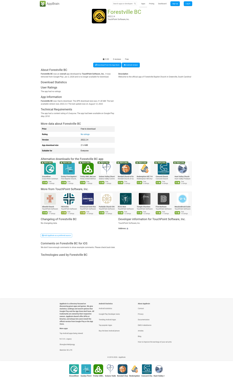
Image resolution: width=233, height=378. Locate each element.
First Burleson (161, 207)
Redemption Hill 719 (145, 177)
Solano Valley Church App (107, 177)
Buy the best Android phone (109, 331)
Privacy (140, 314)
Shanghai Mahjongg (67, 344)
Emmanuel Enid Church (88, 207)
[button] (155, 228)
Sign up (175, 4)
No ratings (85, 134)
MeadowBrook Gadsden (182, 207)
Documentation (144, 320)
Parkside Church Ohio (107, 207)
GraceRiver (46, 177)
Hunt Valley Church (182, 177)
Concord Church (162, 177)
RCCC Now (122, 207)
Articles (140, 331)
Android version (132, 65)
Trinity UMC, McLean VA (88, 177)
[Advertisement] (113, 41)
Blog (139, 336)
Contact (141, 308)
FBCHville (65, 207)
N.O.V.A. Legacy (66, 339)
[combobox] (123, 3)
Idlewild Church (48, 207)
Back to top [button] (227, 356)
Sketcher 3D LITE (66, 350)
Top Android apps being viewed (71, 333)
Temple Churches (143, 207)
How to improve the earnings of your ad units (155, 342)
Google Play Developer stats (109, 314)
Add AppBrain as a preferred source (57, 235)
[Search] (135, 4)
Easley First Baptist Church (69, 177)
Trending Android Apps (107, 320)
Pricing (151, 4)
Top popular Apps (105, 325)
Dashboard (162, 4)
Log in (188, 4)
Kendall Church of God (126, 177)
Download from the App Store (108, 65)
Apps (143, 4)
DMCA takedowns (144, 325)
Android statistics (105, 308)
